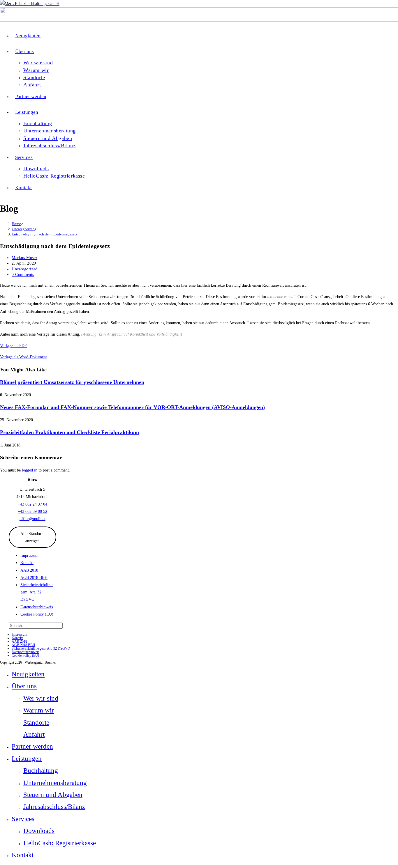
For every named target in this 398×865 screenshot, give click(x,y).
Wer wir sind (40, 698)
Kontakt (27, 563)
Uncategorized (25, 269)
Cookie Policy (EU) (36, 614)
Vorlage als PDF (13, 345)
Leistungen (27, 758)
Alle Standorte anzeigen (32, 537)
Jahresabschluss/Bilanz (54, 806)
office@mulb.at (32, 519)
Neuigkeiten (28, 674)
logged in (29, 470)
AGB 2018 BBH (33, 577)
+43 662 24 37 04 (32, 504)
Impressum (29, 555)
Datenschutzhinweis (36, 607)
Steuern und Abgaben (52, 794)
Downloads (38, 830)
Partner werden (32, 746)
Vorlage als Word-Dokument (23, 357)
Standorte (36, 722)
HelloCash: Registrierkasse (59, 843)
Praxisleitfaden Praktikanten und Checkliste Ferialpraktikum (69, 432)
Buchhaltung (40, 770)
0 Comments (23, 274)
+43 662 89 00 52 (32, 511)
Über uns (24, 686)
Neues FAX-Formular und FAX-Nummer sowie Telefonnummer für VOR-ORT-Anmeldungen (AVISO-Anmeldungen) (132, 407)
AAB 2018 (29, 570)
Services (23, 819)
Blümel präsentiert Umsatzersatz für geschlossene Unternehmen (72, 382)
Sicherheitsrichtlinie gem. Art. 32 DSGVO (36, 592)
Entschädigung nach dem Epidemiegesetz (45, 234)
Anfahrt (34, 734)
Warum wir (38, 710)
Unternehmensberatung (55, 782)
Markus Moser (24, 258)
